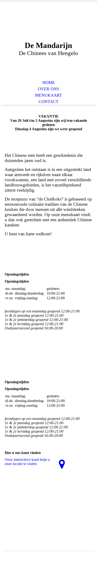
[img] (48, 25)
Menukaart (48, 95)
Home (48, 82)
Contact (48, 101)
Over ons (48, 89)
